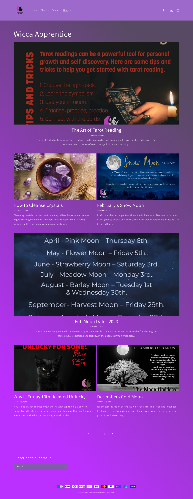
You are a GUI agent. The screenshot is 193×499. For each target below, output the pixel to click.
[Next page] (121, 434)
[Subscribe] (64, 466)
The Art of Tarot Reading (96, 130)
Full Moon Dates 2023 (96, 321)
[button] (44, 10)
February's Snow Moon (120, 205)
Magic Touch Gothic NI (92, 492)
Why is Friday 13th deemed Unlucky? (51, 397)
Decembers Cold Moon (120, 397)
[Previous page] (72, 434)
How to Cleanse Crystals (38, 205)
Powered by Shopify (107, 492)
